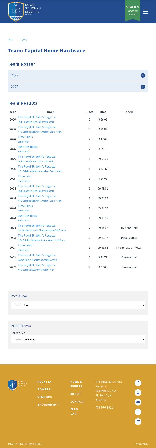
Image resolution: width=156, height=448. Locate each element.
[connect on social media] (138, 383)
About (75, 394)
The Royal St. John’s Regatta (37, 119)
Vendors (44, 397)
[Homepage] (24, 11)
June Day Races (28, 149)
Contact (77, 401)
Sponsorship (48, 405)
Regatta (44, 382)
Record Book (19, 296)
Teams (24, 40)
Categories (18, 333)
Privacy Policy (141, 444)
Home (11, 40)
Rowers (43, 389)
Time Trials (25, 139)
